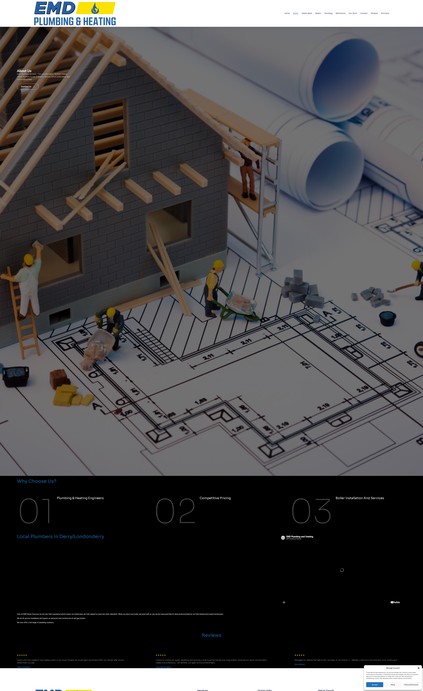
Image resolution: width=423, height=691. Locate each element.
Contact (364, 13)
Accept (375, 685)
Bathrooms (340, 13)
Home (287, 13)
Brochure (385, 13)
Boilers (318, 13)
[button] (418, 668)
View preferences (411, 685)
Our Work (353, 13)
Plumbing (328, 13)
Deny (393, 685)
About (295, 13)
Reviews (374, 13)
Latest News (307, 13)
